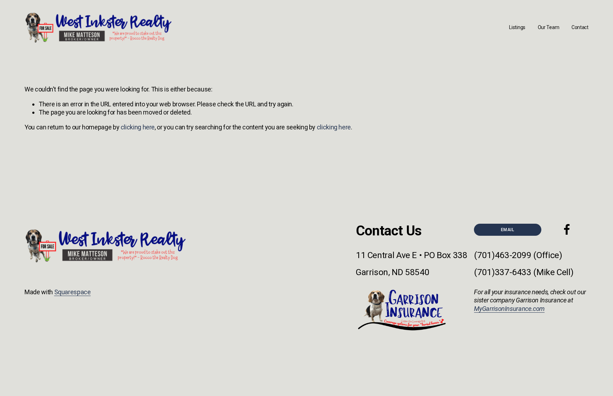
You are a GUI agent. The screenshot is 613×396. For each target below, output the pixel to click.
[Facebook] (567, 229)
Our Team (548, 27)
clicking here (138, 127)
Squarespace (72, 292)
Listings (517, 27)
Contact (580, 27)
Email (507, 229)
